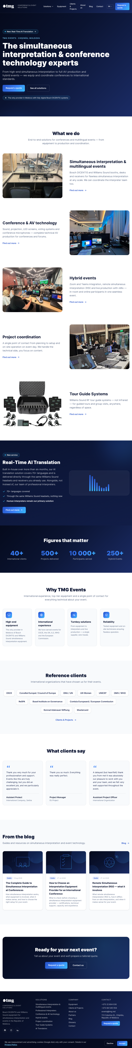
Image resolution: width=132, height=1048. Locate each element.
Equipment (61, 6)
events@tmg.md (109, 1011)
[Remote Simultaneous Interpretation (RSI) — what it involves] (109, 862)
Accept (122, 1043)
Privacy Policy (11, 1045)
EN (109, 6)
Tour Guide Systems (44, 1025)
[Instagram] (11, 1030)
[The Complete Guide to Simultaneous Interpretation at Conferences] (23, 862)
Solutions (47, 6)
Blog (91, 6)
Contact (99, 6)
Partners (72, 1015)
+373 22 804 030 (109, 1004)
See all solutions (38, 88)
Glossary (72, 1022)
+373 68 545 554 (109, 1008)
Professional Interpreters (46, 1010)
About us (82, 6)
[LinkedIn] (17, 1030)
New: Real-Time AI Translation (20, 31)
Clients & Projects (73, 6)
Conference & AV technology (48, 1014)
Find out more (76, 190)
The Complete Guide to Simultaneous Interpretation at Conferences (21, 886)
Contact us (78, 965)
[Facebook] (5, 1030)
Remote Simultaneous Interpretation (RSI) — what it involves (108, 886)
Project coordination (44, 1021)
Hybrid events (41, 1018)
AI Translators (41, 1028)
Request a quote (121, 6)
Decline (110, 1043)
